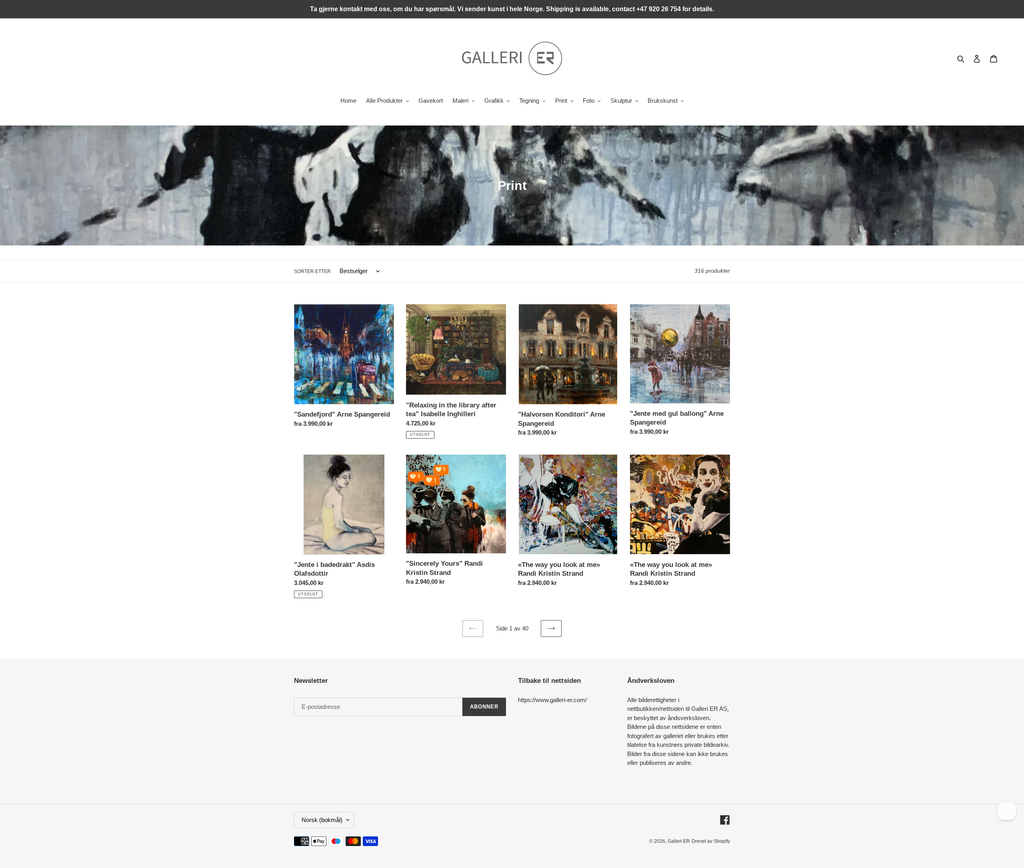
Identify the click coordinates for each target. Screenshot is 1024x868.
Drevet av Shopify (711, 841)
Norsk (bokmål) (322, 819)
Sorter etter (312, 271)
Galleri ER (679, 841)
